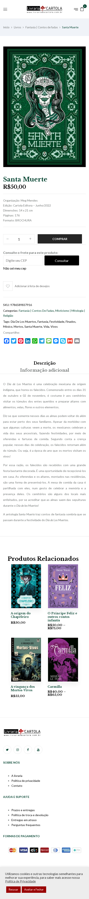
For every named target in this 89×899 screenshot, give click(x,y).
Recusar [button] (13, 889)
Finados (71, 321)
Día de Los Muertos (23, 321)
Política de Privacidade (20, 881)
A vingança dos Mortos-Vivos (23, 688)
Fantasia (42, 321)
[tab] (44, 363)
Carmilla (55, 687)
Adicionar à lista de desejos (32, 286)
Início (6, 27)
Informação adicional (44, 370)
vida (46, 326)
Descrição (45, 363)
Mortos (18, 326)
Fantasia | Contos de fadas (41, 27)
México (7, 326)
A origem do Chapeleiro (21, 615)
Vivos (54, 326)
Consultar (62, 261)
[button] (82, 9)
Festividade (56, 321)
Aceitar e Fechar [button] (34, 889)
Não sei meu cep (14, 268)
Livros (17, 27)
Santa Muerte (33, 326)
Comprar (59, 239)
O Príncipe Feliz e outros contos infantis (62, 616)
